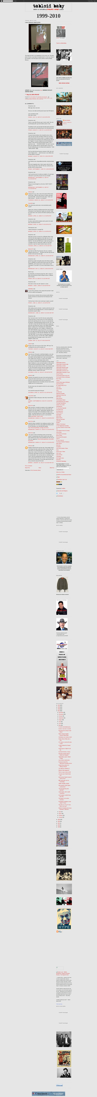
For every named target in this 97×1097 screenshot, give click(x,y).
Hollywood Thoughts (60, 393)
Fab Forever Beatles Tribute (62, 448)
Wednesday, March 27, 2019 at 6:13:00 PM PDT (41, 418)
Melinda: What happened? (64, 770)
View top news (59, 1004)
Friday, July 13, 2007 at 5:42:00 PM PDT (39, 117)
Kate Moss (58, 459)
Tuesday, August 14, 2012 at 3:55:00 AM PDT (40, 349)
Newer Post (27, 467)
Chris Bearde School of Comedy (63, 430)
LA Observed (59, 391)
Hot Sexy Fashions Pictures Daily (63, 427)
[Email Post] (48, 96)
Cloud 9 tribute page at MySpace (63, 382)
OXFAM (67, 83)
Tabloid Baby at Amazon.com (62, 370)
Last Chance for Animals (61, 433)
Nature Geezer (59, 417)
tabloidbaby (30, 288)
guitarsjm (30, 375)
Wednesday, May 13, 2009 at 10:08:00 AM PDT (40, 268)
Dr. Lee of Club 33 (60, 440)
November (61, 714)
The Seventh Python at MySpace (63, 377)
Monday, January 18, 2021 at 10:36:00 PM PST (41, 462)
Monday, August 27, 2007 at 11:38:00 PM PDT (40, 156)
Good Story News (60, 383)
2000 (59, 825)
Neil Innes (58, 445)
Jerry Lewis (58, 453)
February (61, 815)
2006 (59, 819)
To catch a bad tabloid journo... (65, 726)
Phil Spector (40, 99)
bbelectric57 (30, 249)
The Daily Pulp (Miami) (61, 403)
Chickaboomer (59, 406)
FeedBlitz (63, 488)
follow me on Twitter (60, 472)
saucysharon (31, 395)
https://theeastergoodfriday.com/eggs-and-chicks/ (38, 427)
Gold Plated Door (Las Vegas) (62, 401)
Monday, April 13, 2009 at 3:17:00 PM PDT (39, 215)
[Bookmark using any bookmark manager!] (63, 474)
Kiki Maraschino (59, 411)
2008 (59, 708)
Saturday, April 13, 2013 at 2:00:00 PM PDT (40, 372)
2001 (59, 823)
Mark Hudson (59, 443)
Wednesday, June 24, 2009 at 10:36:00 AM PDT (41, 312)
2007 (59, 710)
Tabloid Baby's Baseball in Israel (63, 372)
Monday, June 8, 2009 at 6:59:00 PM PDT (39, 285)
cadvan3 (30, 343)
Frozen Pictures (59, 373)
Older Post (52, 467)
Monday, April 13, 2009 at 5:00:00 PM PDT (39, 224)
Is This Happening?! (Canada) (62, 425)
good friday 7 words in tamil (37, 416)
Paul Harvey (58, 414)
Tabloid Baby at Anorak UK (61, 369)
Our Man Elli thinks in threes (64, 751)
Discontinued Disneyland (61, 437)
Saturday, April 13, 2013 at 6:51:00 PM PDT (40, 392)
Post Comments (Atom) (36, 470)
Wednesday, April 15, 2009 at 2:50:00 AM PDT (40, 255)
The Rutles (58, 446)
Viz (57, 428)
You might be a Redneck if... (64, 768)
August (60, 719)
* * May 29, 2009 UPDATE (32, 94)
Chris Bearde (59, 388)
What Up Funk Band (60, 419)
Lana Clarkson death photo (64, 760)
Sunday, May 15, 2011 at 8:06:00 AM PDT (39, 340)
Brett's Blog (58, 378)
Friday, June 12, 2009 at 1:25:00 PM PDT (39, 302)
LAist (57, 390)
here (41, 90)
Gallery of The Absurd (60, 424)
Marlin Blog (58, 416)
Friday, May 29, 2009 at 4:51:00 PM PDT (39, 278)
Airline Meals (59, 432)
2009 (59, 707)
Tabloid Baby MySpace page (62, 367)
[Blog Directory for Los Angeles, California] (59, 482)
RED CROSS (62, 83)
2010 (59, 705)
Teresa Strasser (59, 412)
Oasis (57, 449)
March (60, 813)
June (60, 723)
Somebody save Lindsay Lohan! (65, 737)
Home (40, 467)
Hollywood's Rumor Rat (61, 395)
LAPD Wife (58, 420)
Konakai (58, 422)
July (60, 721)
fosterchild (30, 203)
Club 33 (57, 438)
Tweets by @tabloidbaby (61, 43)
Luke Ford (58, 387)
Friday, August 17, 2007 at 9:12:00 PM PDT (40, 130)
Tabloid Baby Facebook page (62, 364)
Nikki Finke (58, 396)
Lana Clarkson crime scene (42, 98)
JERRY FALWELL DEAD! (64, 783)
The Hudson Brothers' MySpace (62, 441)
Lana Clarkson (32, 98)
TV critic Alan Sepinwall (61, 408)
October (60, 716)
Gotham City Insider (60, 404)
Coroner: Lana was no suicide (65, 728)
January (60, 817)
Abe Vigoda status (60, 458)
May (60, 725)
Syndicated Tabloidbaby (61, 461)
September (61, 717)
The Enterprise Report (60, 400)
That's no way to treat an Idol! (65, 772)
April (60, 811)
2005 (59, 821)
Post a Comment (28, 465)
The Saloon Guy (59, 409)
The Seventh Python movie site (62, 375)
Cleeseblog (58, 456)
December (61, 712)
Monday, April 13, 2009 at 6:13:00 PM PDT (39, 231)
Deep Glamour (59, 398)
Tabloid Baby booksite (60, 362)
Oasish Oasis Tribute (60, 451)
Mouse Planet (59, 435)
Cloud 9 (57, 380)
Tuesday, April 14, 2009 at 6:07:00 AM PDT (40, 245)
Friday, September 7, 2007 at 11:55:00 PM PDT (41, 169)
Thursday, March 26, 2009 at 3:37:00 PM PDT (40, 200)
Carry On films (59, 454)
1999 (59, 826)
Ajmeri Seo (30, 405)
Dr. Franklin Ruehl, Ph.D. (61, 385)
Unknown (30, 191)
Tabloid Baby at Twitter (61, 365)
